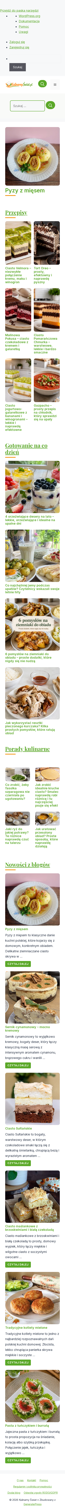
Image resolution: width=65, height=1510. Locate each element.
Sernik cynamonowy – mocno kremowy (27, 1028)
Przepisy (16, 212)
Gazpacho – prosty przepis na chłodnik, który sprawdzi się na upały (45, 412)
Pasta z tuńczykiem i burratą (27, 1425)
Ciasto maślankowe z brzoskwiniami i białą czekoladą (29, 1227)
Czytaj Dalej (18, 963)
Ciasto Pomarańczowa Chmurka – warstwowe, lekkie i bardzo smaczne (45, 343)
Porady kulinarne (27, 748)
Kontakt (31, 1480)
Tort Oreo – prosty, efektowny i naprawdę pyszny (43, 275)
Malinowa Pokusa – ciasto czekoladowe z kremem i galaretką (17, 342)
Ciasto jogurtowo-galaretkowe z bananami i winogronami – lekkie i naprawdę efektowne (16, 418)
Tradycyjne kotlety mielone (26, 1327)
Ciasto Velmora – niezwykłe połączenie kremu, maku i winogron (18, 275)
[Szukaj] (50, 105)
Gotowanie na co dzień (26, 448)
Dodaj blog (13, 1492)
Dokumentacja (29, 21)
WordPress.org (29, 16)
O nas (20, 1480)
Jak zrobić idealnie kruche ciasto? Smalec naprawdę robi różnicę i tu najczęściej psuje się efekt (47, 795)
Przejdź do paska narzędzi (19, 10)
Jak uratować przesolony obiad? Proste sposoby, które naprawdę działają (46, 837)
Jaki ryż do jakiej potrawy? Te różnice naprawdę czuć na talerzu (17, 836)
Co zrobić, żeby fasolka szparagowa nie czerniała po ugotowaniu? (17, 791)
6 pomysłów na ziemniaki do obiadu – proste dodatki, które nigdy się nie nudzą (28, 657)
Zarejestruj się (19, 47)
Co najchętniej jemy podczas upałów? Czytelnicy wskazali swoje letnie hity (32, 589)
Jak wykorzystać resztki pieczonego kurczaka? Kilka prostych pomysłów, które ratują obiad (30, 728)
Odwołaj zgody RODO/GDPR (41, 1492)
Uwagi (23, 32)
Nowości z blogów (27, 864)
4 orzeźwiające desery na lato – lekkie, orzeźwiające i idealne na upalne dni (30, 520)
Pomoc (24, 26)
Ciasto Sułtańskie (18, 1128)
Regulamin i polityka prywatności (32, 1486)
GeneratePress (33, 1504)
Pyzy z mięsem (25, 190)
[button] (42, 84)
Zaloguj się (17, 42)
